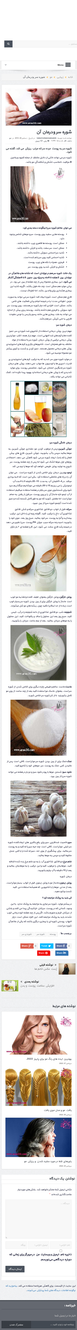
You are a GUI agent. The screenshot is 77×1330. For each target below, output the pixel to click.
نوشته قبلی (46, 965)
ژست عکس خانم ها (45, 969)
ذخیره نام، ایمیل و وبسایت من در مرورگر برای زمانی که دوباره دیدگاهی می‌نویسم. (40, 1257)
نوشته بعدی (31, 982)
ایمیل (37, 141)
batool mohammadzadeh (46, 138)
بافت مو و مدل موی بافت (58, 1110)
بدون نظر (68, 140)
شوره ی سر (27, 934)
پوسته (53, 934)
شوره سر (40, 934)
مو (10, 138)
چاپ (45, 141)
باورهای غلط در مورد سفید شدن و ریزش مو (48, 1161)
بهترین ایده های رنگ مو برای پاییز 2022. (49, 1059)
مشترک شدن (16, 1324)
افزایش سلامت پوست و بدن (37, 986)
